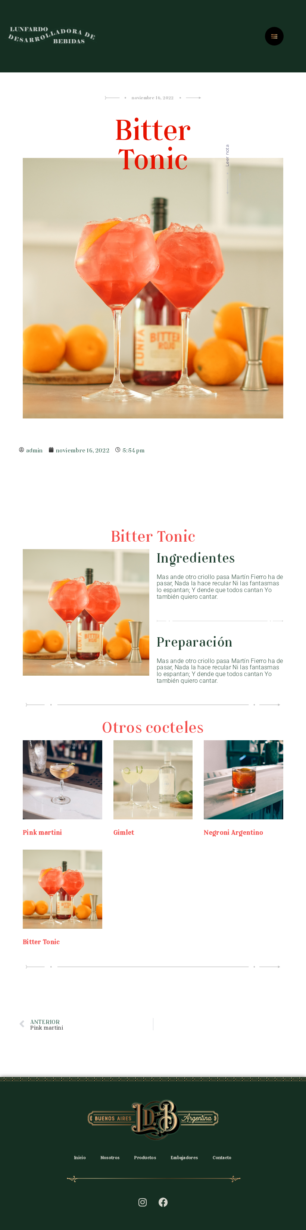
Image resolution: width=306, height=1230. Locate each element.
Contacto (222, 1157)
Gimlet (123, 831)
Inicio (80, 1157)
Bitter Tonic (41, 940)
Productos (145, 1157)
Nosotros (110, 1157)
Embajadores (184, 1157)
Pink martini (42, 831)
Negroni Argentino (233, 831)
